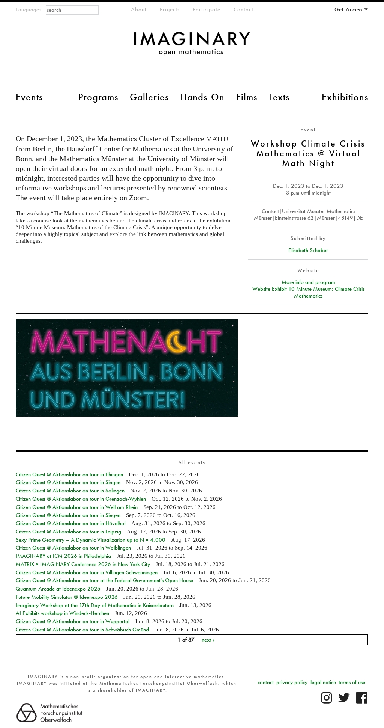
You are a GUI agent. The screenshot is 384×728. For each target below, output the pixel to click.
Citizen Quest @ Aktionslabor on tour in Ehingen (69, 474)
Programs (98, 97)
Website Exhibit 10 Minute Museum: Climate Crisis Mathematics (308, 292)
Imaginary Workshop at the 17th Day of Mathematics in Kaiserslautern (95, 605)
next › (208, 639)
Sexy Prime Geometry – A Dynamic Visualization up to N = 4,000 (90, 539)
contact (266, 682)
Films (246, 97)
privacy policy (292, 682)
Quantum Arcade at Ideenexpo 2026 (58, 588)
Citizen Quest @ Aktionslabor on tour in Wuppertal (72, 621)
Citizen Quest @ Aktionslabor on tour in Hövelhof (71, 523)
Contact (244, 9)
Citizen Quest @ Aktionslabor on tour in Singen (68, 482)
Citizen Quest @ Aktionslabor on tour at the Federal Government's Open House (104, 580)
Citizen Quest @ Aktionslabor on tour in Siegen (68, 515)
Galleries (149, 97)
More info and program (308, 282)
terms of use (352, 682)
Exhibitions (345, 97)
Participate (206, 9)
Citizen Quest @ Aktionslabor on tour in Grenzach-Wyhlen (81, 498)
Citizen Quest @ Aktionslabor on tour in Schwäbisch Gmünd (82, 629)
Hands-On (202, 97)
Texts (279, 97)
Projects (170, 9)
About (139, 9)
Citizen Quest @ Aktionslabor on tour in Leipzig (68, 531)
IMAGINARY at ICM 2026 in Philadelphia (63, 556)
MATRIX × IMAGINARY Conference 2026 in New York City (83, 564)
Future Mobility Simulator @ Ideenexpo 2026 (67, 597)
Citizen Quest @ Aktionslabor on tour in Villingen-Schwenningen (87, 572)
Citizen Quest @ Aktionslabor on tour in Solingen (70, 490)
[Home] (192, 47)
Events (29, 97)
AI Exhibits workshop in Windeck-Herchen (62, 613)
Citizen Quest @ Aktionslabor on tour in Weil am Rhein (77, 507)
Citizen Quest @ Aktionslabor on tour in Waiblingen (73, 547)
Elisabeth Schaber (308, 250)
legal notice (323, 682)
